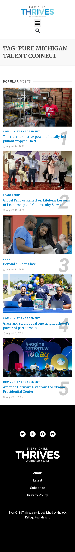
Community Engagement (21, 131)
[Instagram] (33, 434)
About (37, 473)
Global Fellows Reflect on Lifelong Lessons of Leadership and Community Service (36, 202)
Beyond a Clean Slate (19, 264)
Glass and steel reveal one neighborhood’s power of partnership (36, 326)
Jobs (6, 259)
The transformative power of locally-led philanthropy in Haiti (34, 139)
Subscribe (37, 488)
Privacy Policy (37, 495)
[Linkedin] (53, 434)
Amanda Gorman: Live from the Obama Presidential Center (34, 389)
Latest (37, 480)
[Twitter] (23, 434)
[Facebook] (43, 434)
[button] (37, 23)
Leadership (11, 195)
